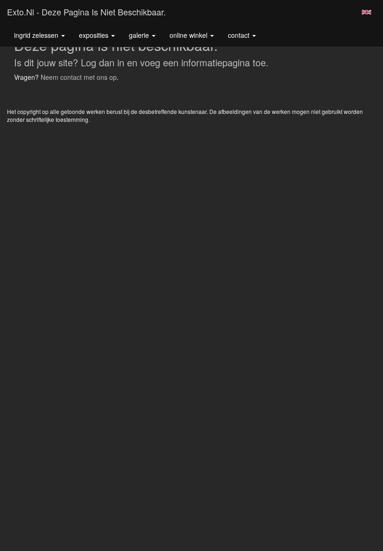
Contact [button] (239, 35)
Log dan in (102, 62)
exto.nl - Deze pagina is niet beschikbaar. (86, 12)
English (366, 12)
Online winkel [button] (189, 35)
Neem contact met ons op (79, 77)
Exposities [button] (94, 35)
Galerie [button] (140, 35)
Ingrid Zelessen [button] (37, 35)
